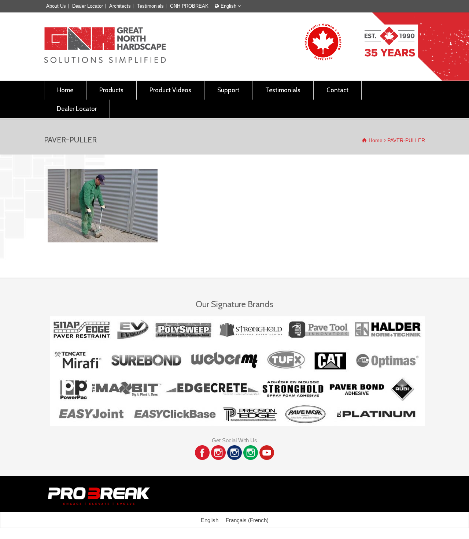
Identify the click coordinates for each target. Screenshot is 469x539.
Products (111, 90)
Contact (337, 90)
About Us (56, 6)
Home (65, 90)
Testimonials (150, 6)
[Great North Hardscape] (105, 61)
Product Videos (170, 90)
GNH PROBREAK (189, 6)
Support (228, 90)
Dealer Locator (87, 6)
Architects (120, 6)
